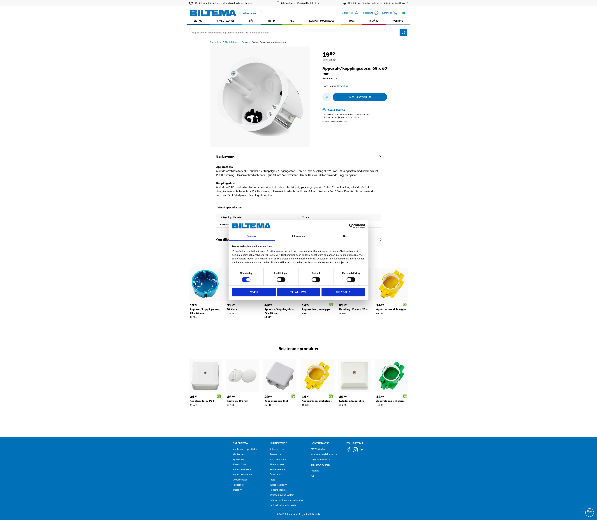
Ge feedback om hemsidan (283, 504)
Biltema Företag (278, 469)
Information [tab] (298, 236)
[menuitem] (198, 21)
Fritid (271, 20)
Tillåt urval (298, 292)
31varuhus (342, 85)
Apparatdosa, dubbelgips (391, 309)
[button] (404, 13)
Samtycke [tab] (252, 236)
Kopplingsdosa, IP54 (202, 400)
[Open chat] (589, 512)
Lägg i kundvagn (358, 97)
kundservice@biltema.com (324, 454)
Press (272, 479)
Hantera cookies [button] (278, 489)
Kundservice (278, 443)
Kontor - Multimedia (321, 20)
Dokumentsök (240, 479)
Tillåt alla (343, 292)
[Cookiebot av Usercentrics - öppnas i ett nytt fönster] (351, 226)
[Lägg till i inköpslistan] (326, 97)
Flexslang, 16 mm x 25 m (353, 309)
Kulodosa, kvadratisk (351, 400)
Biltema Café (239, 464)
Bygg (352, 20)
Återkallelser (276, 474)
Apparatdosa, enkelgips (316, 309)
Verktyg (398, 20)
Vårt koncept (239, 454)
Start (212, 42)
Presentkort (276, 454)
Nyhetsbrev (239, 459)
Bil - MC (198, 20)
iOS (312, 475)
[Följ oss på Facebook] (348, 450)
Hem (291, 20)
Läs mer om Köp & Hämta (333, 121)
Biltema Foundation (243, 474)
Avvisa (254, 292)
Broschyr (237, 489)
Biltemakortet (277, 464)
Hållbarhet (238, 484)
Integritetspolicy (278, 484)
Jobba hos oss (277, 449)
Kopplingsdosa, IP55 (276, 400)
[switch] (281, 279)
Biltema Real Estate (242, 469)
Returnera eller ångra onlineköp (286, 499)
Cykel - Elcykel (225, 20)
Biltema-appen (320, 464)
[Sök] (403, 32)
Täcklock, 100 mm (237, 400)
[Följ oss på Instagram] (355, 450)
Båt (251, 20)
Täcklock (232, 309)
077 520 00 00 (318, 449)
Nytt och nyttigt (278, 459)
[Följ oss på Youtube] (361, 451)
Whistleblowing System (282, 494)
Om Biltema (240, 443)
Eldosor (245, 42)
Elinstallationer (232, 42)
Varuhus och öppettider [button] (245, 449)
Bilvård (374, 20)
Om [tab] (345, 236)
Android (315, 470)
